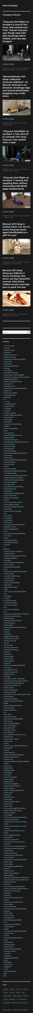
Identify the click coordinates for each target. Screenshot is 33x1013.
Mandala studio (9, 618)
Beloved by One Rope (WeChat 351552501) (17, 377)
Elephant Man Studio (11, 440)
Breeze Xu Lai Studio (10, 393)
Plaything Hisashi (10, 692)
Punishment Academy (11, 699)
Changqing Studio (10, 404)
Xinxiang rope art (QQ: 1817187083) (15, 909)
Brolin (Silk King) (10, 395)
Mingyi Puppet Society (11, 636)
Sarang (6, 743)
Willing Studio (8, 875)
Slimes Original (9, 788)
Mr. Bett (6, 643)
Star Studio (7, 795)
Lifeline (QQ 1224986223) (12, 582)
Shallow (6, 750)
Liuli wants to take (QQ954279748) (15, 591)
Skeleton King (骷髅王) (11, 784)
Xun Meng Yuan (9, 918)
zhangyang (7, 956)
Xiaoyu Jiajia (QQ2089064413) (13, 902)
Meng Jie (7, 632)
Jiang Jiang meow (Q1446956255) (14, 524)
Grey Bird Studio (9, 484)
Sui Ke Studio (8, 804)
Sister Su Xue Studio (10, 777)
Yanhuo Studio (8, 926)
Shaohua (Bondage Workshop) (14, 754)
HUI (5, 513)
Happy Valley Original (11, 498)
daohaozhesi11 (8, 417)
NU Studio (7, 676)
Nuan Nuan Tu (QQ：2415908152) (14, 679)
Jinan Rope (7, 536)
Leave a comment (21, 69)
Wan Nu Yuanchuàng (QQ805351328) (15, 859)
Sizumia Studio (9, 781)
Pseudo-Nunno (9, 696)
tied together (11, 69)
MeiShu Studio (8, 625)
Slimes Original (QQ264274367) (14, 790)
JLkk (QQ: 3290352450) (11, 542)
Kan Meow (7, 560)
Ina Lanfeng (8, 518)
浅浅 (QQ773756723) (10, 971)
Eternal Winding (9, 444)
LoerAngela (8, 596)
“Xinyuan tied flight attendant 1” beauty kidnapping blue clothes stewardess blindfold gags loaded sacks (16, 183)
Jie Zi (5, 531)
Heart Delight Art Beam (11, 504)
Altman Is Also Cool (10, 355)
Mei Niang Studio (9, 623)
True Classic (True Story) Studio (14, 842)
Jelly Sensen (8, 522)
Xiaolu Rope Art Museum (12, 891)
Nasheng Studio (9, 661)
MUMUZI (7, 652)
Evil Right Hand (9, 448)
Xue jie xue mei (9, 915)
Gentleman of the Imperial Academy (15, 475)
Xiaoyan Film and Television (13, 897)
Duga (5, 431)
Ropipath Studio (9, 728)
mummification (22, 999)
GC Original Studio (10, 473)
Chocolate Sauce (9, 406)
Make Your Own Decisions (12, 616)
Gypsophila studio (10, 489)
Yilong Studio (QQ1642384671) (13, 938)
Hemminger (8, 509)
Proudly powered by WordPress (20, 1010)
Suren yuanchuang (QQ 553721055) (15, 808)
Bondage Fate (8, 384)
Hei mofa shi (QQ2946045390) (13, 507)
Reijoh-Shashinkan (10, 710)
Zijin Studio (8, 962)
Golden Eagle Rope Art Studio (13, 477)
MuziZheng (8, 654)
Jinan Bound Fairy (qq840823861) (14, 533)
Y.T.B (5, 922)
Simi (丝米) (7, 775)
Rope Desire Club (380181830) (13, 719)
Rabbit (6, 703)
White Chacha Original (11, 873)
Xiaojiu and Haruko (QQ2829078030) (16, 889)
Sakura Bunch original (11, 739)
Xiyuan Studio (8, 913)
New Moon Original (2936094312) (14, 665)
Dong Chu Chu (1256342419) (12, 424)
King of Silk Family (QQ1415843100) (15, 571)
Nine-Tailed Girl (9, 674)
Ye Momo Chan (9, 933)
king (5, 569)
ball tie (19, 262)
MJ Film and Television (11, 638)
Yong (5, 940)
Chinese (24, 68)
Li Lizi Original (9, 580)
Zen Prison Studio (10, 951)
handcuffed (7, 996)
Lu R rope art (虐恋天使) (11, 609)
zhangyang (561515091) (11, 958)
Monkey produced (10, 641)
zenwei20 (7, 953)
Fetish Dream (8, 457)
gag (27, 68)
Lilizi (6, 589)
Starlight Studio (9, 797)
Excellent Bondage (10, 451)
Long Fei (7, 598)
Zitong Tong (8, 964)
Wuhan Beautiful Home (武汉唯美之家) (16, 880)
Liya (5, 594)
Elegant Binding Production (13, 435)
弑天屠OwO (7, 967)
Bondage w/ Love (9, 386)
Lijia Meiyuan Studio (10, 587)
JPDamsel (7, 545)
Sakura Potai (8, 741)
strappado (6, 1002)
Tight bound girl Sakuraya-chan (14, 830)
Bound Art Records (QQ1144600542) (15, 388)
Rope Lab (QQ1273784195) (12, 723)
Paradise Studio (9, 687)
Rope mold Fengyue (10, 725)
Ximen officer (8, 904)
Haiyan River (8, 491)
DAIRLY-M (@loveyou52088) (13, 415)
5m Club (6, 348)
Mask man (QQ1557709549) (12, 620)
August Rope (8, 361)
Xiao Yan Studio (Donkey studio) (14, 886)
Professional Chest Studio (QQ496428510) (17, 694)
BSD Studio (7, 397)
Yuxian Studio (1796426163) (12, 949)
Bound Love (8, 390)
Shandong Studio (9, 752)
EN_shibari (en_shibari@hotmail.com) (16, 442)
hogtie (28, 215)
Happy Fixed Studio (10, 495)
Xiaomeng (7, 893)
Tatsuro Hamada (9, 813)
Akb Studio (7, 352)
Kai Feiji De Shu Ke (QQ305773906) (15, 556)
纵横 (5, 973)
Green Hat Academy (10, 482)
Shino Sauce (8, 766)
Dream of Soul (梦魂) (10, 428)
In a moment (8, 515)
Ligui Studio (8, 585)
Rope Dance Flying (10, 717)
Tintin (6, 833)
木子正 (6, 969)
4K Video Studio (9, 346)
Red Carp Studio (9, 708)
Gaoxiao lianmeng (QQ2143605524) (15, 471)
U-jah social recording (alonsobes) (15, 846)
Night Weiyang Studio (11, 672)
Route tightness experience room (15, 734)
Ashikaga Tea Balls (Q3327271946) (15, 359)
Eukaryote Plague (9, 446)
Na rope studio (9, 656)
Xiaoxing (7, 895)
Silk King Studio (9, 770)
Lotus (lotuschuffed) (10, 603)
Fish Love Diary (9, 464)
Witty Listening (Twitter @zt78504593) (16, 877)
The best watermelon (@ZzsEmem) (15, 817)
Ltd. (5, 607)
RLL (5, 712)
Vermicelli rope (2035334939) (13, 855)
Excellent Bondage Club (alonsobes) (15, 453)
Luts (5, 612)
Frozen (6, 466)
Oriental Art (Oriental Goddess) (14, 683)
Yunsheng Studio (9, 944)
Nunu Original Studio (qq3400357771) (16, 681)
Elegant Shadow (9, 437)
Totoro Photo (8, 837)
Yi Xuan (6, 935)
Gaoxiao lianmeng (10, 469)
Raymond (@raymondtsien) (13, 705)
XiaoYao (6, 900)
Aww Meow (8, 364)
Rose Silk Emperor (10, 730)
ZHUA (6, 960)
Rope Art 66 (8, 714)
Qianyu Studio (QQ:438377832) (13, 701)
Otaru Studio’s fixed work (12, 685)
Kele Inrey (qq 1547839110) (12, 567)
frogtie (18, 992)
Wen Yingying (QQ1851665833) (13, 866)
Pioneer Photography (11, 690)
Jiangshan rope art (10, 527)
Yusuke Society (9, 947)
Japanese (12, 999)
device (12, 992)
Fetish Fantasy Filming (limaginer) (15, 460)
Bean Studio (8, 370)
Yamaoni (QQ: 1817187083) (12, 924)
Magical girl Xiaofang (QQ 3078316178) (16, 614)
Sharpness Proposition (11, 757)
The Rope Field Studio (11, 819)
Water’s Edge (8, 862)
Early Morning (9, 433)
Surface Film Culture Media (13, 810)
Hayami (6, 500)
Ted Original (8, 815)
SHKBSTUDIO (8, 768)
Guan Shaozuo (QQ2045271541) (13, 486)
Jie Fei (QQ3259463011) (11, 529)
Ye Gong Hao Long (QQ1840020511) (15, 931)
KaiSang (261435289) (10, 558)
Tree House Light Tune (11, 839)
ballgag (5, 989)
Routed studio (8, 737)
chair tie (19, 68)
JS (4, 547)
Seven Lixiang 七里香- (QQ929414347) (16, 746)
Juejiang (6, 549)
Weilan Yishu (8, 864)
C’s (5, 399)
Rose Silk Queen (9, 732)
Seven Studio (8, 748)
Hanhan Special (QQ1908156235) (14, 493)
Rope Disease (8, 721)
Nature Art (7, 663)
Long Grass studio (10, 600)
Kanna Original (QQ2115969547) (14, 562)
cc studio (7, 402)
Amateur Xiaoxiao (10, 357)
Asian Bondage (10, 5)
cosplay (5, 992)
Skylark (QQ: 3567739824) (12, 786)
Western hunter (9, 871)
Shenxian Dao (8, 759)
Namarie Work (9, 658)
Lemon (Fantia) (9, 574)
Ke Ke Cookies (8, 565)
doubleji (6, 426)
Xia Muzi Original (10, 882)
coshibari (7, 410)
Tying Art (7, 844)
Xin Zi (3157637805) (10, 906)
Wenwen (7, 868)
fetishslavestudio (9, 462)
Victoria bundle (9, 857)
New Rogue (7, 667)
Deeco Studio (8, 419)
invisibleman (8, 520)
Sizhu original (8, 779)
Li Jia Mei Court (9, 578)
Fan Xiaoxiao (8, 455)
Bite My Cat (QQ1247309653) (13, 381)
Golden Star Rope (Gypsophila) (14, 480)
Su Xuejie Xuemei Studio (11, 801)
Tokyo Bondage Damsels (12, 835)
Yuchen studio (8, 942)
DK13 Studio (8, 422)
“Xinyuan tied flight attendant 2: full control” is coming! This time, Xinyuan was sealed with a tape (16, 137)
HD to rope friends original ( (13, 502)
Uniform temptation (10, 853)
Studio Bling (8, 799)
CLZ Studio (7, 408)
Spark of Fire (8, 792)
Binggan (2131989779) (11, 379)
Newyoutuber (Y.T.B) (10, 670)
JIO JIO (6, 538)
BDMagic (7, 368)
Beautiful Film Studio (11, 373)
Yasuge (6, 929)
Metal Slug (7, 634)
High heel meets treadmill (12, 511)
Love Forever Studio (10, 605)
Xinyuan (14, 68)
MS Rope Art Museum (11, 647)
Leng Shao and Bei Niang (12, 576)
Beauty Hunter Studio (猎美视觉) (14, 375)
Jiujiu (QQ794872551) (10, 540)
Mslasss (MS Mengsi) (11, 649)
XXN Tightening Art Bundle (13, 920)
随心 (5, 976)
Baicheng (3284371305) (11, 366)
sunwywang (8, 806)
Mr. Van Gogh (8, 645)
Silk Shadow (8, 772)
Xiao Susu (7, 884)
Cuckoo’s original (10, 413)
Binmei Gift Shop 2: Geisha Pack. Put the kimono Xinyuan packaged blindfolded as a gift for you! (16, 230)
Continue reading (8, 64)
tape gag (5, 69)
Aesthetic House (9, 350)
